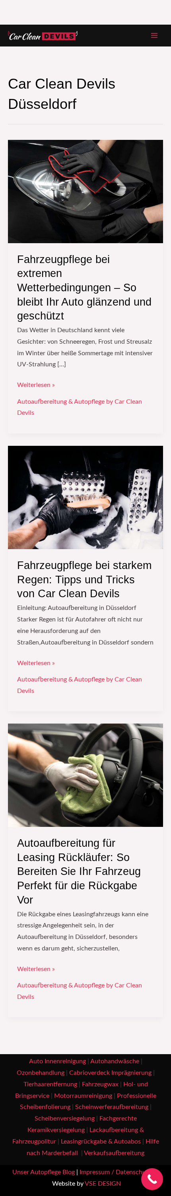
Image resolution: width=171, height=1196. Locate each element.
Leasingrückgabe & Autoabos (101, 1142)
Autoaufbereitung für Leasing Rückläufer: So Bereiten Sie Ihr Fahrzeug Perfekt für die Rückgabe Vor (79, 871)
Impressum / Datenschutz (115, 1172)
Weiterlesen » (36, 384)
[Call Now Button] (152, 1179)
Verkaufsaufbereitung (114, 1153)
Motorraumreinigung (83, 1096)
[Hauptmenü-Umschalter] (154, 35)
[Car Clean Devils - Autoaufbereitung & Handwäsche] (43, 36)
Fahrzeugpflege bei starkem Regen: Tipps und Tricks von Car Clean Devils (84, 579)
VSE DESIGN (103, 1184)
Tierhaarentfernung (50, 1085)
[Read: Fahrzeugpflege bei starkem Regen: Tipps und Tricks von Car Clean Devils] (85, 497)
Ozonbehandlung (40, 1073)
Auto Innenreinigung (57, 1061)
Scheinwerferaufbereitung (111, 1107)
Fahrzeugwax (100, 1085)
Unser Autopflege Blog (43, 1172)
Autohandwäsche (114, 1061)
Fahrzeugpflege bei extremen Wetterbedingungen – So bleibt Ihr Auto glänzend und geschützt (84, 287)
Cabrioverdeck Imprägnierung (110, 1073)
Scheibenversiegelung (65, 1119)
